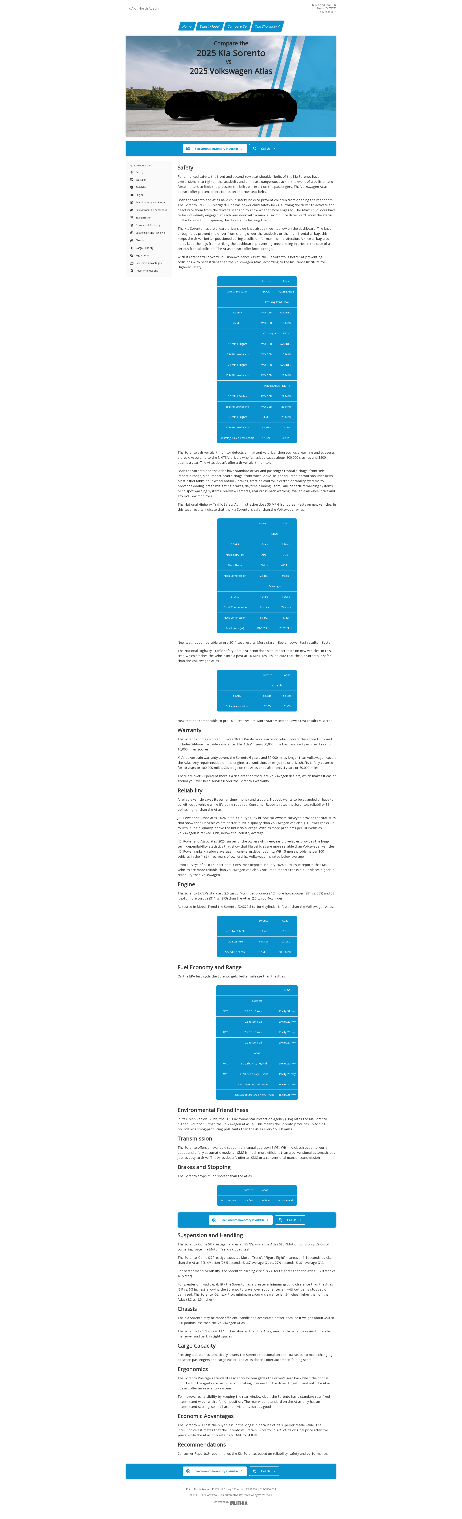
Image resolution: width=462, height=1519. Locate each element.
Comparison (142, 165)
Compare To (237, 26)
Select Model (209, 26)
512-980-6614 (328, 12)
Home (187, 26)
